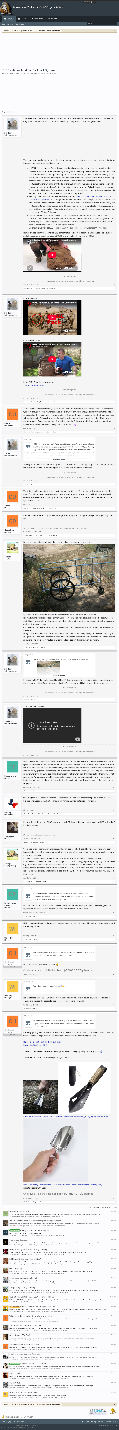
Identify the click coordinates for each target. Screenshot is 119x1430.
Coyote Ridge (21, 1226)
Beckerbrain (10, 776)
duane (7, 423)
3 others (49, 432)
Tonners (19, 1340)
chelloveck (34, 432)
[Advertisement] (59, 50)
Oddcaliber (9, 530)
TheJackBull (20, 1292)
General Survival (41, 1302)
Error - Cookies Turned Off (35, 1045)
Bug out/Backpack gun (19, 1211)
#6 (114, 532)
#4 (114, 481)
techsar (40, 508)
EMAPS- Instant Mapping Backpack (24, 1354)
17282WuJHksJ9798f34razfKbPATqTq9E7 (19, 1417)
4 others (48, 402)
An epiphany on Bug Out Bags (22, 1287)
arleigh (7, 557)
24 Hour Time (20, 1422)
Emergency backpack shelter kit (23, 1278)
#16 (114, 975)
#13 (114, 878)
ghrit (39, 881)
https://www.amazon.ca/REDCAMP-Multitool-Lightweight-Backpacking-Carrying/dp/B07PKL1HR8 (65, 1116)
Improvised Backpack (18, 1240)
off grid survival (21, 1254)
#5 (114, 505)
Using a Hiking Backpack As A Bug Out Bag (28, 1249)
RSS (115, 1422)
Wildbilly (8, 938)
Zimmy (31, 535)
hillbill (18, 1273)
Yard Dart (19, 1359)
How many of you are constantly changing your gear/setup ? (35, 1220)
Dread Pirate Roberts (30, 814)
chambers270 (21, 1321)
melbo (19, 1369)
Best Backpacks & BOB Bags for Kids (25, 1325)
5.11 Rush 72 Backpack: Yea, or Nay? (25, 1259)
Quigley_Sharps (21, 1245)
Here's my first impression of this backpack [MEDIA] (25, 1233)
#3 (114, 428)
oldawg (26, 535)
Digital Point (34, 1425)
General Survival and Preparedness (53, 1273)
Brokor (18, 1302)
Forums (10, 19)
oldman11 (34, 288)
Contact (86, 1422)
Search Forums (7, 24)
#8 (114, 696)
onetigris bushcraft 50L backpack (29, 1230)
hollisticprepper (21, 1264)
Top (109, 1422)
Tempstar (51, 814)
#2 (114, 398)
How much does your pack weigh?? (24, 1392)
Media (23, 18)
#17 (114, 1005)
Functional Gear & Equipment (22, 73)
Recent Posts (19, 24)
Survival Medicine (52, 1321)
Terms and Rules (103, 1425)
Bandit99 (40, 288)
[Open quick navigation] (115, 30)
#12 (114, 838)
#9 (114, 755)
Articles (54, 18)
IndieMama (20, 1330)
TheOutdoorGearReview (34, 385)
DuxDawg (27, 288)
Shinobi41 (20, 1349)
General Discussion (49, 1359)
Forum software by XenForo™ (18, 1427)
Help (94, 1422)
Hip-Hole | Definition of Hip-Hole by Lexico (42, 1042)
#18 (114, 1198)
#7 (114, 644)
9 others (48, 288)
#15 (114, 936)
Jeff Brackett (20, 1387)
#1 (114, 284)
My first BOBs (15, 1383)
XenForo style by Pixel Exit (44, 1427)
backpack (10, 112)
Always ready (15, 1373)
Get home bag (15, 1268)
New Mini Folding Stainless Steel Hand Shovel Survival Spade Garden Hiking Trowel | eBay (62, 1184)
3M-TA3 (43, 73)
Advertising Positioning (22, 1425)
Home (102, 1422)
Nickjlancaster (21, 1378)
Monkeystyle (7, 1422)
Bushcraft (49, 1245)
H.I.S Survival (20, 1235)
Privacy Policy (114, 1425)
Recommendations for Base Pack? (24, 1344)
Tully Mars (40, 402)
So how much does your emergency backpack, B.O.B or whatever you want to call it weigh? (37, 1395)
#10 (114, 787)
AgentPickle (20, 1216)
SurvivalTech (21, 1397)
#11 (114, 810)
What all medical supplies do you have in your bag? (31, 1316)
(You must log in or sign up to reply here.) (102, 1207)
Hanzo (18, 1283)
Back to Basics (49, 1349)
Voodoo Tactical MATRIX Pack (28, 1363)
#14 (114, 913)
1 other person (48, 535)
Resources (38, 18)
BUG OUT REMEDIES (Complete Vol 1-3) (26, 1297)
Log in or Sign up (89, 2)
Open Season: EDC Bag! (19, 1335)
